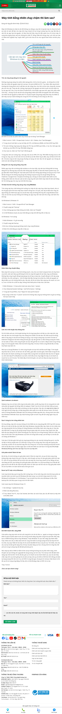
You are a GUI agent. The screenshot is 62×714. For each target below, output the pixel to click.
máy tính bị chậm (52, 408)
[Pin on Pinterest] (57, 24)
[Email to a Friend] (54, 24)
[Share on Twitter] (51, 24)
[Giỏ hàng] (60, 5)
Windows (33, 185)
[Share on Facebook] (48, 24)
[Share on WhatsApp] (45, 24)
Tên (5, 598)
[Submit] (59, 10)
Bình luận (7, 584)
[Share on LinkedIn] (60, 24)
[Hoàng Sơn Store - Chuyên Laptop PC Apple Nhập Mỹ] (31, 5)
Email (6, 605)
